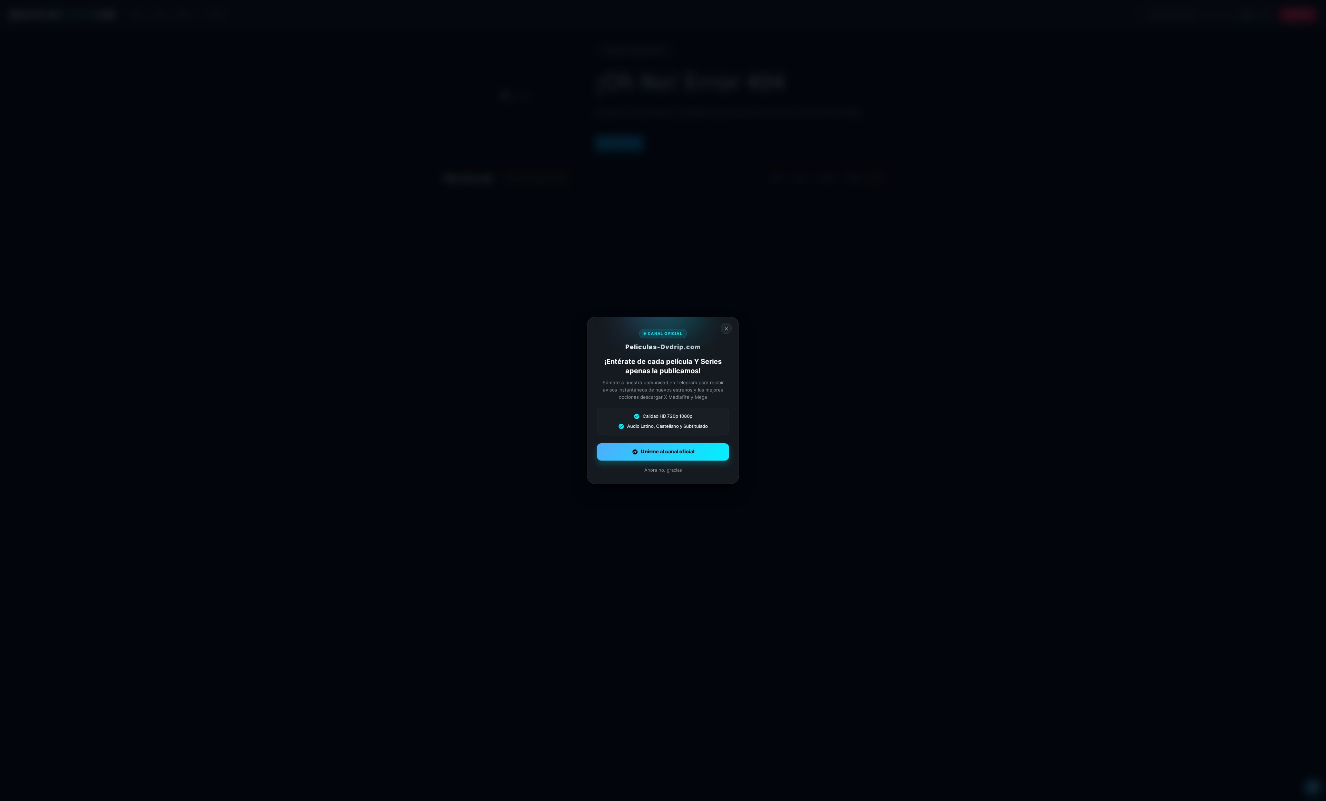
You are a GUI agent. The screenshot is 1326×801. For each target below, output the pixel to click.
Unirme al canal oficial (667, 451)
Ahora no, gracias (663, 470)
